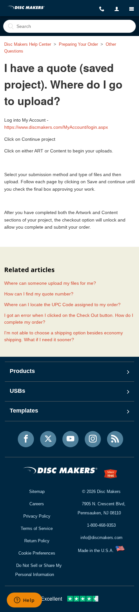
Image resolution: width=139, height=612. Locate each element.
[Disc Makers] (26, 8)
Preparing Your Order (78, 44)
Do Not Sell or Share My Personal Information (38, 570)
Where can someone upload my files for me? (50, 283)
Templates (24, 410)
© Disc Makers (101, 491)
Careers (36, 503)
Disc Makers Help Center (27, 44)
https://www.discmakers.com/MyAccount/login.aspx (56, 127)
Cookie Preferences (36, 553)
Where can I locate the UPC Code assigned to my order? (62, 304)
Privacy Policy (36, 516)
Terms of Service (37, 528)
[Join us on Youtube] (70, 439)
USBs (17, 391)
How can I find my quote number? (38, 293)
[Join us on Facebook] (26, 439)
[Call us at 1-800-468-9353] (101, 9)
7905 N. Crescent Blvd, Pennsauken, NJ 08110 (101, 508)
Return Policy (36, 540)
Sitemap (37, 491)
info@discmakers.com (101, 537)
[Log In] (116, 9)
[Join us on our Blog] (115, 439)
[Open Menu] (131, 8)
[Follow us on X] (48, 439)
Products (22, 371)
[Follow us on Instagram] (93, 439)
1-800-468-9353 (101, 525)
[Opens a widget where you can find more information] (24, 601)
